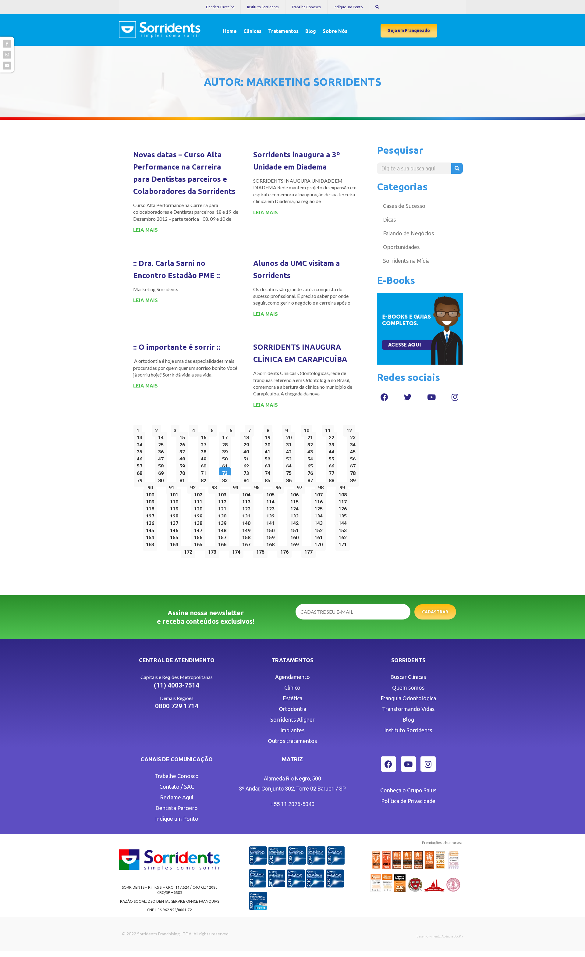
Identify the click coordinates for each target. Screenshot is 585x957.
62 (247, 464)
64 (290, 464)
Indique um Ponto (348, 7)
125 (320, 507)
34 (354, 443)
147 (199, 529)
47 (162, 457)
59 (183, 464)
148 (223, 529)
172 (189, 550)
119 (175, 507)
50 (226, 457)
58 (162, 464)
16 (204, 436)
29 (247, 443)
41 (268, 450)
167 (248, 543)
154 (151, 536)
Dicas (389, 219)
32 (311, 443)
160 (296, 536)
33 (332, 443)
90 (151, 486)
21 (311, 436)
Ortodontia (292, 709)
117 (344, 500)
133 (296, 514)
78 (354, 471)
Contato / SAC (176, 787)
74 (268, 471)
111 (199, 500)
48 (183, 457)
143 (320, 521)
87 (311, 479)
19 (268, 436)
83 (226, 479)
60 (204, 464)
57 (140, 464)
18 (247, 436)
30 (268, 443)
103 (223, 493)
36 (162, 450)
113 (248, 500)
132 (272, 514)
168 (272, 543)
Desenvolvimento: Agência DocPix (440, 936)
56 (354, 457)
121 (223, 507)
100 (151, 493)
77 (332, 471)
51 (247, 457)
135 (344, 514)
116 (320, 500)
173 (213, 550)
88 (332, 479)
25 (162, 443)
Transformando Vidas (408, 709)
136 (151, 521)
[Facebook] (384, 397)
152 (320, 529)
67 (354, 464)
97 (300, 486)
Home (230, 31)
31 (290, 443)
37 (183, 450)
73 (247, 471)
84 (247, 479)
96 (279, 486)
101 (175, 493)
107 (320, 493)
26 (183, 443)
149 (248, 529)
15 (183, 436)
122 (248, 507)
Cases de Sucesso (404, 206)
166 (223, 543)
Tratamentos (283, 31)
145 (151, 529)
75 (290, 471)
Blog (310, 31)
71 (204, 471)
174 (237, 550)
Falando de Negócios (408, 233)
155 (175, 536)
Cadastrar (435, 611)
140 (248, 521)
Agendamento (292, 677)
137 (175, 521)
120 (199, 507)
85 (268, 479)
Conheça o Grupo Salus (408, 790)
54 (311, 457)
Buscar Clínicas (408, 677)
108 (344, 493)
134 (320, 514)
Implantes (292, 730)
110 (175, 500)
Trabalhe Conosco (306, 7)
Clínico (292, 687)
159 (272, 536)
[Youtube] (431, 397)
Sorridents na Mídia (406, 261)
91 (172, 486)
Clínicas (252, 31)
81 (183, 479)
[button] (409, 30)
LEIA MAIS (145, 230)
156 (199, 536)
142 (296, 521)
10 (307, 429)
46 (140, 457)
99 (343, 486)
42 (290, 450)
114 (272, 500)
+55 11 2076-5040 (292, 804)
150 (272, 529)
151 (296, 529)
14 (162, 436)
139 (223, 521)
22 (332, 436)
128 (175, 514)
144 (344, 521)
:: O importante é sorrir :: (176, 347)
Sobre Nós (335, 31)
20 (290, 436)
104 (248, 493)
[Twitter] (408, 397)
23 (354, 436)
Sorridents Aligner (292, 719)
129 (199, 514)
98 (322, 486)
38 (204, 450)
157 (223, 536)
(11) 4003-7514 (176, 685)
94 (236, 486)
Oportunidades (401, 247)
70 (183, 471)
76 (311, 471)
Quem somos (408, 687)
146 (175, 529)
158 (248, 536)
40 (247, 450)
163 (151, 543)
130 (223, 514)
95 (258, 486)
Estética (292, 698)
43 (311, 450)
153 (344, 529)
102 (199, 493)
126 (344, 507)
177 (310, 550)
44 (332, 450)
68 (140, 471)
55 (332, 457)
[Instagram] (455, 397)
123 (272, 507)
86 (290, 479)
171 (344, 543)
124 (296, 507)
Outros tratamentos (292, 741)
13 (140, 436)
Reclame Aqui (176, 797)
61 (226, 464)
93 (215, 486)
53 (290, 457)
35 (140, 450)
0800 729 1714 (176, 706)
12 (350, 429)
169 (296, 543)
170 (320, 543)
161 (320, 536)
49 (204, 457)
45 (354, 450)
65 (311, 464)
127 (151, 514)
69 (162, 471)
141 (272, 521)
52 (268, 457)
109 (151, 500)
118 (151, 507)
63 (268, 464)
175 (262, 550)
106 (296, 493)
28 (226, 443)
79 (140, 479)
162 (344, 536)
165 (199, 543)
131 (248, 514)
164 (175, 543)
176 (286, 550)
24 (140, 443)
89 (354, 479)
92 (194, 486)
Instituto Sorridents (263, 7)
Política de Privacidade (408, 801)
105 (272, 493)
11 (329, 429)
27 (204, 443)
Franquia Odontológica (408, 698)
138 (199, 521)
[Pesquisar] (457, 168)
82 (204, 479)
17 (226, 436)
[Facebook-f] (7, 44)
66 (332, 464)
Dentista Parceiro (220, 7)
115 (296, 500)
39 (226, 450)
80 (162, 479)
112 (223, 500)
